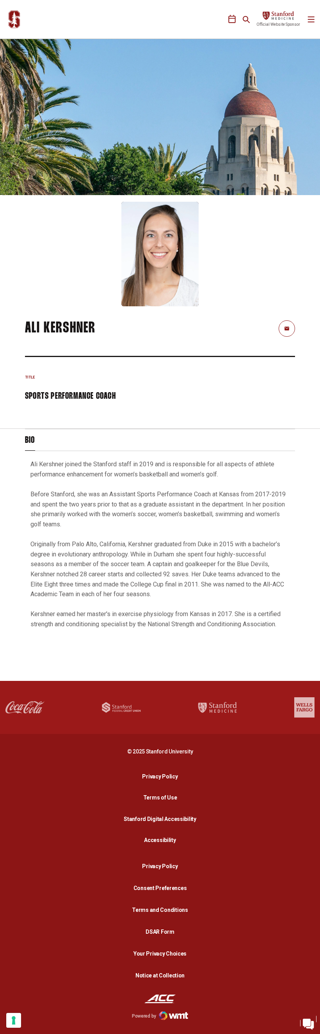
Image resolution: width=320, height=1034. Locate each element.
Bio (30, 440)
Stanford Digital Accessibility (162, 818)
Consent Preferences (160, 888)
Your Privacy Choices (160, 953)
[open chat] (308, 1022)
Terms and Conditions (160, 910)
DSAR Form (160, 932)
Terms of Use (160, 797)
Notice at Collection (160, 975)
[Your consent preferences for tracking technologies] (13, 1020)
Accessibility (162, 840)
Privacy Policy (162, 776)
